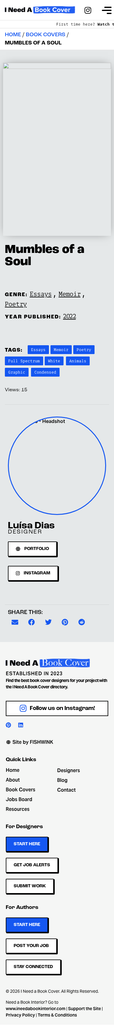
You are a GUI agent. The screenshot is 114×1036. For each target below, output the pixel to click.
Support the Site (84, 1008)
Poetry (16, 304)
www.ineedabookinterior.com (35, 1008)
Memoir (70, 294)
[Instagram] (87, 10)
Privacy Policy (20, 1015)
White (54, 360)
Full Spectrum (24, 360)
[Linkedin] (20, 725)
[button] (15, 622)
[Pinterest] (8, 725)
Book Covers (45, 35)
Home (13, 35)
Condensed (45, 372)
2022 (69, 316)
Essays (41, 294)
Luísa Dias (31, 526)
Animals (77, 360)
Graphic (16, 372)
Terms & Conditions (57, 1015)
